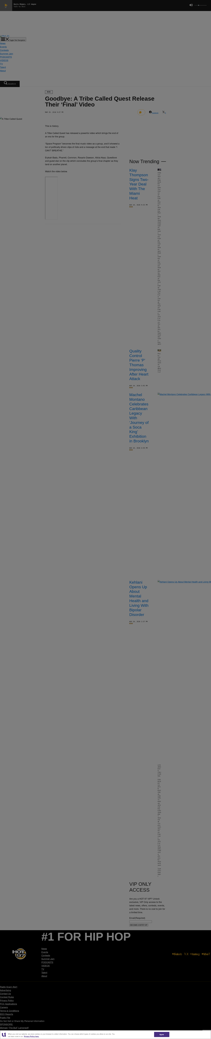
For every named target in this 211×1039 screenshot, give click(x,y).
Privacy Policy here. (31, 1036)
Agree (161, 1034)
